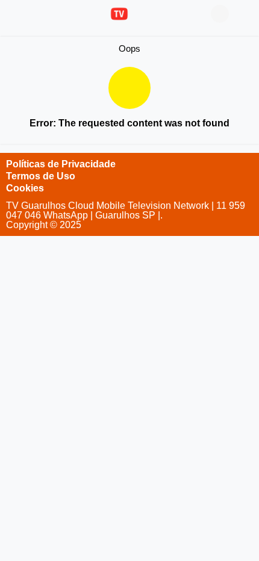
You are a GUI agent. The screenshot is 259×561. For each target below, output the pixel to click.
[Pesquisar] (244, 14)
